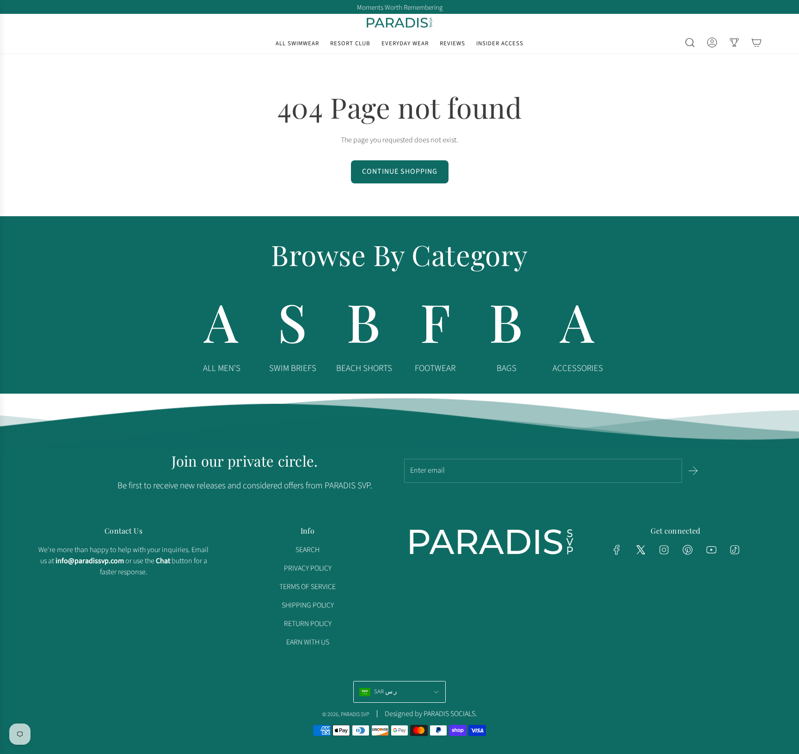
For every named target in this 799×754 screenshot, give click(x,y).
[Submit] (693, 471)
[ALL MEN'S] (221, 327)
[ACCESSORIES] (577, 327)
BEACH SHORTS (364, 368)
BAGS (506, 368)
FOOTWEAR (435, 368)
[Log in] (712, 42)
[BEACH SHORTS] (364, 327)
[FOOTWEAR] (435, 327)
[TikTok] (735, 550)
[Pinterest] (687, 550)
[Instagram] (664, 550)
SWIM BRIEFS (292, 368)
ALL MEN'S (221, 368)
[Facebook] (617, 550)
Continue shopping (399, 171)
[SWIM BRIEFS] (293, 327)
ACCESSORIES (578, 368)
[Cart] (756, 42)
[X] (640, 550)
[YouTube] (711, 550)
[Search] (690, 42)
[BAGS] (506, 327)
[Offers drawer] (734, 42)
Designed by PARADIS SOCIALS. (431, 714)
